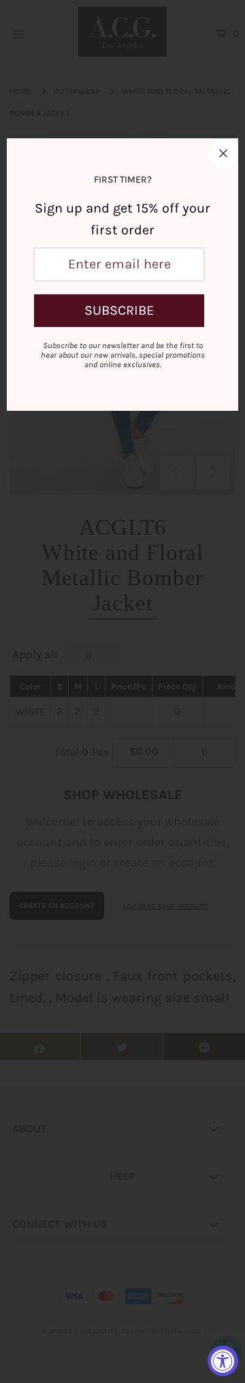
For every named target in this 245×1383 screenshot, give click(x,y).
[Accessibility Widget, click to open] (223, 1361)
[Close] (223, 153)
